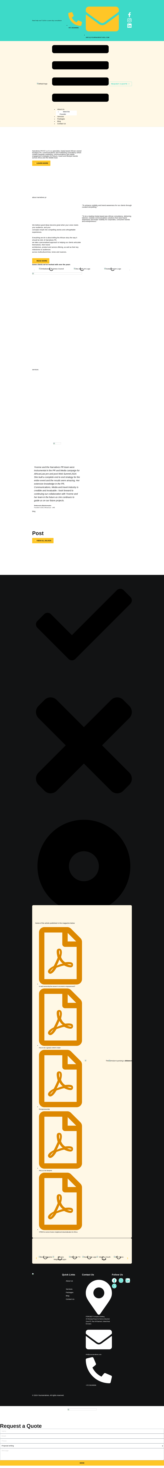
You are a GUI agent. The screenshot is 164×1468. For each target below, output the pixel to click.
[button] (80, 73)
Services (69, 1289)
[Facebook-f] (129, 14)
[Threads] (114, 1286)
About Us (69, 1281)
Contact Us (61, 124)
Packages (69, 1292)
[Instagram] (129, 20)
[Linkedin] (129, 25)
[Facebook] (114, 1280)
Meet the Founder (65, 113)
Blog (67, 1296)
